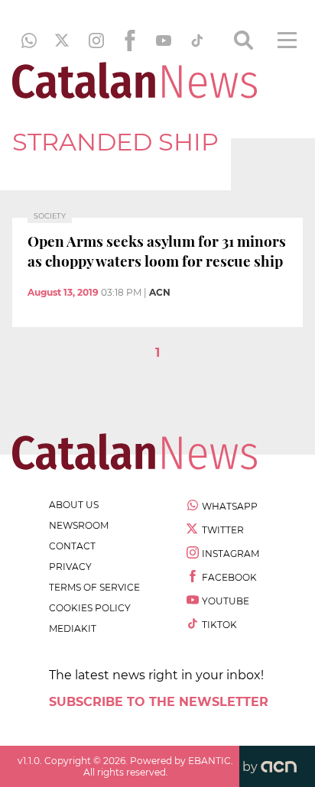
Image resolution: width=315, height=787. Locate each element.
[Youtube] (163, 40)
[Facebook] (130, 40)
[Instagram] (96, 40)
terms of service (94, 587)
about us (74, 504)
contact (72, 546)
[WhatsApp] (29, 40)
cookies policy (90, 608)
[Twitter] (63, 40)
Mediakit (72, 628)
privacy (70, 566)
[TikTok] (197, 40)
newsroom (79, 525)
